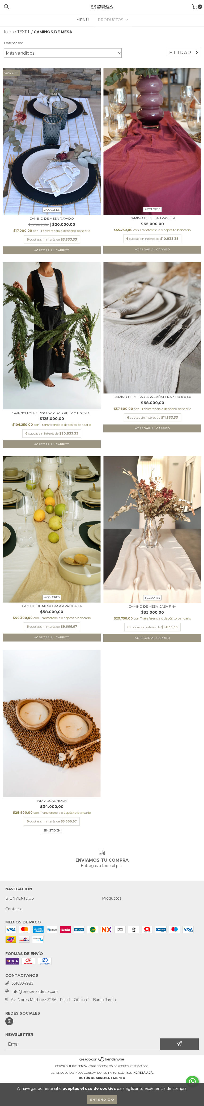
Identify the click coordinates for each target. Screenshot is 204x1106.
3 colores (152, 597)
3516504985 (22, 983)
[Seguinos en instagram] (9, 1021)
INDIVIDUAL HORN (52, 801)
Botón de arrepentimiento (102, 1078)
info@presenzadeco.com (35, 991)
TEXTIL (23, 31)
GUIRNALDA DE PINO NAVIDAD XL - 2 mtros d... (51, 413)
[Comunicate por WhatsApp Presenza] (192, 1081)
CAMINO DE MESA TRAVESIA (152, 218)
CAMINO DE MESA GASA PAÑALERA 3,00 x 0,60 (152, 397)
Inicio (9, 31)
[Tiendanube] (102, 1061)
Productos (111, 898)
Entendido (102, 1099)
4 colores (152, 209)
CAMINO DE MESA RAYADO (51, 218)
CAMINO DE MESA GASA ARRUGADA (52, 606)
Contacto (14, 908)
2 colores (52, 209)
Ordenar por (13, 43)
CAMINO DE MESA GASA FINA (152, 606)
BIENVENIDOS (19, 898)
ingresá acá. (143, 1072)
